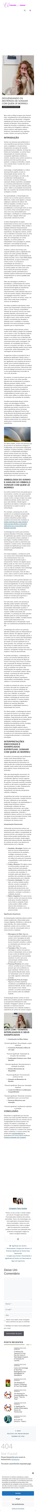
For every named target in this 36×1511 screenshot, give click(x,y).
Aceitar (18, 1493)
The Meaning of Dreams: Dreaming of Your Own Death (20, 1384)
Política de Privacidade (18, 1508)
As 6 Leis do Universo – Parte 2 (20, 1420)
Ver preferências (18, 1504)
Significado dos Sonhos (11, 107)
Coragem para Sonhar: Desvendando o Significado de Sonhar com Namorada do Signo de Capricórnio (18, 1258)
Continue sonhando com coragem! (15, 1137)
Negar (18, 1499)
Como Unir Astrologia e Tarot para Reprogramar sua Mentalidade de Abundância (21, 1371)
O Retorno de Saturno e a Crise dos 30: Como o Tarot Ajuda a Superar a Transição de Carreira (21, 1356)
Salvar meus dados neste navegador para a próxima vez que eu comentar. (18, 1320)
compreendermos (17, 1133)
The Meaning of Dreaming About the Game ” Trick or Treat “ (20, 1396)
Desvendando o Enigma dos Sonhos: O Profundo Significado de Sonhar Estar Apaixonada (19, 1251)
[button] (33, 1473)
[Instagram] (18, 1239)
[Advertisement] (18, 34)
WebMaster (15, 1459)
